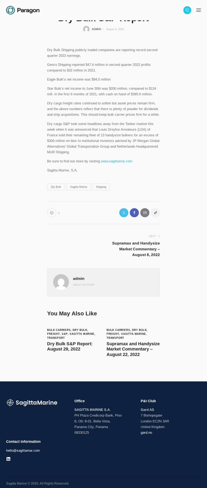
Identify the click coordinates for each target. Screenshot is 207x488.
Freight (53, 333)
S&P (65, 333)
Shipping (101, 186)
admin (78, 278)
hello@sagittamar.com (23, 450)
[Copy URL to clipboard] (155, 212)
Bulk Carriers (59, 330)
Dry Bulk (56, 186)
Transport (56, 337)
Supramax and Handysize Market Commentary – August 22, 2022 (133, 349)
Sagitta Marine (78, 186)
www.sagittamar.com (117, 161)
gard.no (146, 432)
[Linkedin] (8, 459)
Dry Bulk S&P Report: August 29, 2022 (70, 346)
